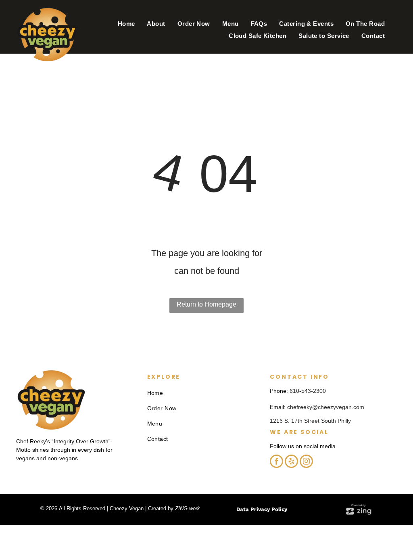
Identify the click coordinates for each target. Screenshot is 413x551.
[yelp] (291, 462)
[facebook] (276, 462)
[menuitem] (126, 24)
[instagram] (306, 462)
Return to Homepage (206, 304)
